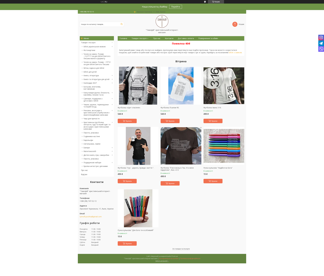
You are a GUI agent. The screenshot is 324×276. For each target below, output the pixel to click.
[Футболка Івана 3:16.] (224, 86)
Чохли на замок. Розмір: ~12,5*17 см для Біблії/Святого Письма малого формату (97, 56)
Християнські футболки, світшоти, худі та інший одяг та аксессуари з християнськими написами (97, 125)
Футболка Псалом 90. (170, 107)
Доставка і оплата (186, 38)
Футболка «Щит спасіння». (129, 107)
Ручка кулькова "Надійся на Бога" (218, 168)
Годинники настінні (92, 136)
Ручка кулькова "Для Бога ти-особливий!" (136, 230)
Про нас (84, 170)
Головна (123, 38)
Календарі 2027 (90, 83)
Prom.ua (175, 256)
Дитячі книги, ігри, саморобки (96, 155)
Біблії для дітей (90, 72)
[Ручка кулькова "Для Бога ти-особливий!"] (138, 208)
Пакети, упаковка (91, 132)
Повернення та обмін (208, 38)
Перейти (175, 6)
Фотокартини (89, 50)
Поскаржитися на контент (169, 258)
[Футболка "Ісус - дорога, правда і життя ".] (138, 146)
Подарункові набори (92, 162)
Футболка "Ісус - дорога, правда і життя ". (136, 168)
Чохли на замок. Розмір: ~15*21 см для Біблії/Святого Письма (97, 63)
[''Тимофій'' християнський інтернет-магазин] (162, 21)
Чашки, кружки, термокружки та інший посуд (96, 105)
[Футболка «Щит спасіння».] (138, 86)
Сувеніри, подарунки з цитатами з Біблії (93, 99)
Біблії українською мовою (95, 46)
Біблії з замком (235, 52)
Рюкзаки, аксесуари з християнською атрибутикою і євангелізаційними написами (97, 112)
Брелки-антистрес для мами (96, 166)
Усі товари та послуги (181, 249)
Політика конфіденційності (190, 258)
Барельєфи (88, 140)
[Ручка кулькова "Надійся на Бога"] (224, 146)
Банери (87, 147)
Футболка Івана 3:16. (212, 107)
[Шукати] (121, 24)
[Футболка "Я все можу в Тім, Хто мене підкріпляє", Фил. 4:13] (181, 146)
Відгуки (84, 174)
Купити (129, 121)
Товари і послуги (88, 42)
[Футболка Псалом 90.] (181, 86)
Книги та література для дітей (96, 79)
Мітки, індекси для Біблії (94, 68)
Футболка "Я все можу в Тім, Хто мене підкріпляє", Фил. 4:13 (177, 169)
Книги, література (91, 75)
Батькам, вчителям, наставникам (92, 88)
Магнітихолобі (90, 151)
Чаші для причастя (91, 118)
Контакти (169, 38)
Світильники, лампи (92, 144)
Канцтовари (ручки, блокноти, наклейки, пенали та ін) (97, 93)
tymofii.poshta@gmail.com (91, 216)
